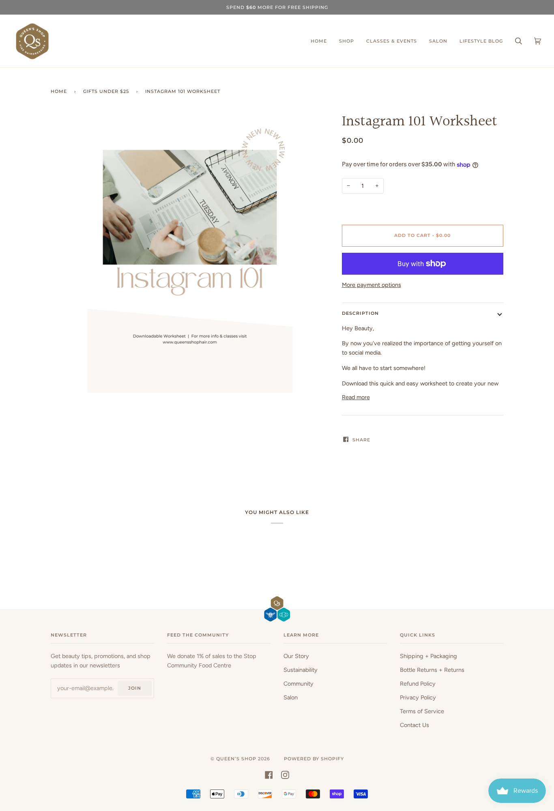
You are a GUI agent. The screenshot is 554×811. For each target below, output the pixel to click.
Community (298, 683)
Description (360, 313)
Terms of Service (422, 711)
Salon (290, 697)
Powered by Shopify (314, 759)
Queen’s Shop (236, 759)
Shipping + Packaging (428, 656)
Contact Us (414, 725)
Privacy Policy (418, 697)
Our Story (296, 656)
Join (134, 688)
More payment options (371, 284)
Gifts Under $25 (106, 91)
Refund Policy (418, 683)
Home (59, 91)
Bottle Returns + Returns (432, 669)
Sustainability (300, 669)
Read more (356, 397)
